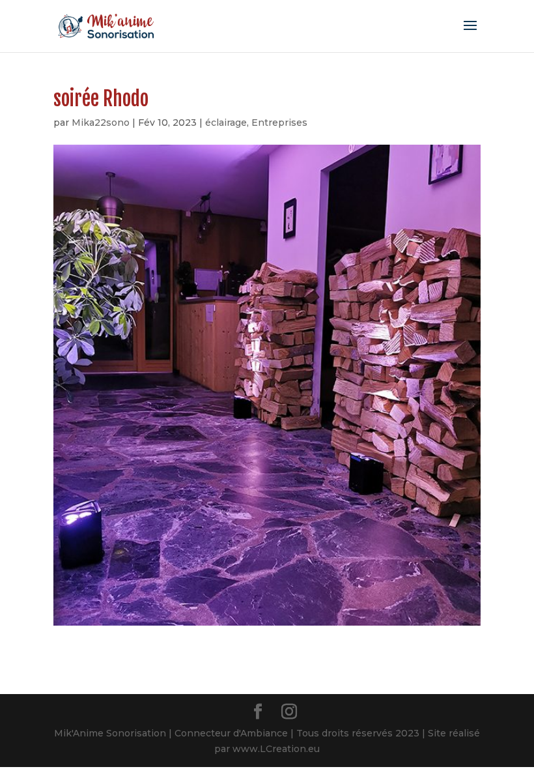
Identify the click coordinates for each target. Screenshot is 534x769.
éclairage (226, 122)
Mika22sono (101, 122)
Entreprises (279, 122)
